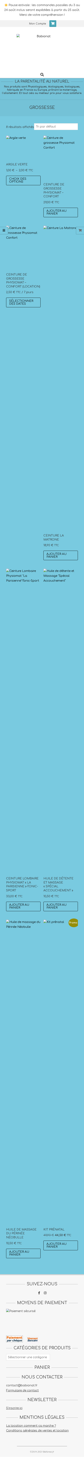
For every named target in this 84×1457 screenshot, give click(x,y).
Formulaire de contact (22, 1390)
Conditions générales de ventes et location (37, 1430)
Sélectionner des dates (21, 302)
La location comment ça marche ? (31, 1425)
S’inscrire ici (14, 1408)
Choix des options (17, 180)
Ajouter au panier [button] (56, 212)
